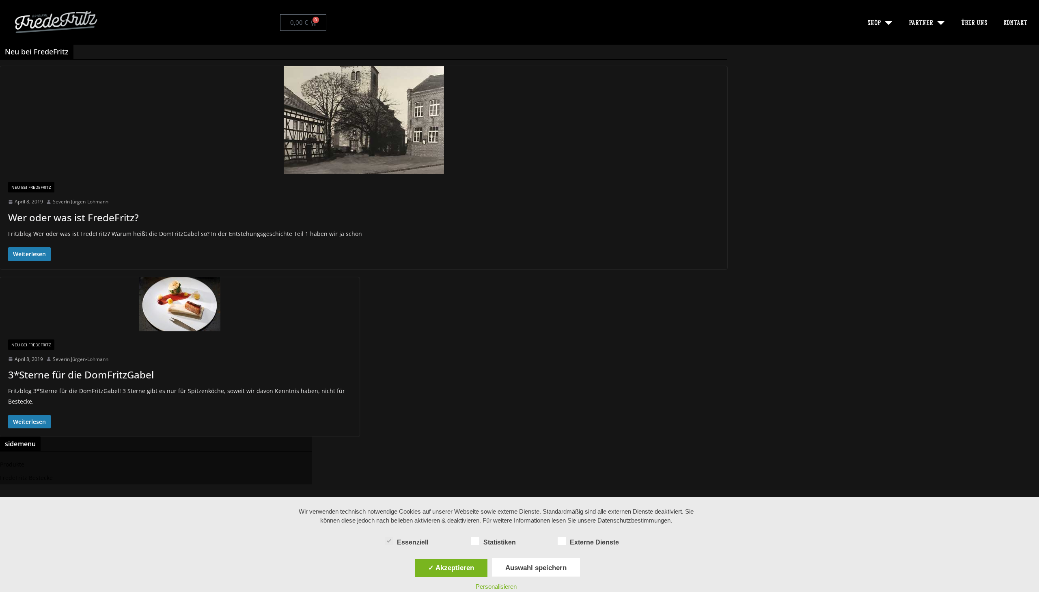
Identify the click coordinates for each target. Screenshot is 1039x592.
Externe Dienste (594, 542)
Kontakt (1015, 22)
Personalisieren (496, 586)
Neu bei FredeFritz (31, 187)
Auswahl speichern (536, 567)
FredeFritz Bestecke (26, 478)
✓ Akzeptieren (451, 567)
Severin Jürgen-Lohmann (80, 201)
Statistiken (499, 542)
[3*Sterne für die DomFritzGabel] (180, 304)
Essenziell (412, 542)
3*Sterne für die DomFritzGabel (81, 374)
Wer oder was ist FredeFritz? (73, 217)
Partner (921, 22)
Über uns (974, 22)
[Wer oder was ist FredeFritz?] (363, 120)
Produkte (12, 464)
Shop (874, 22)
